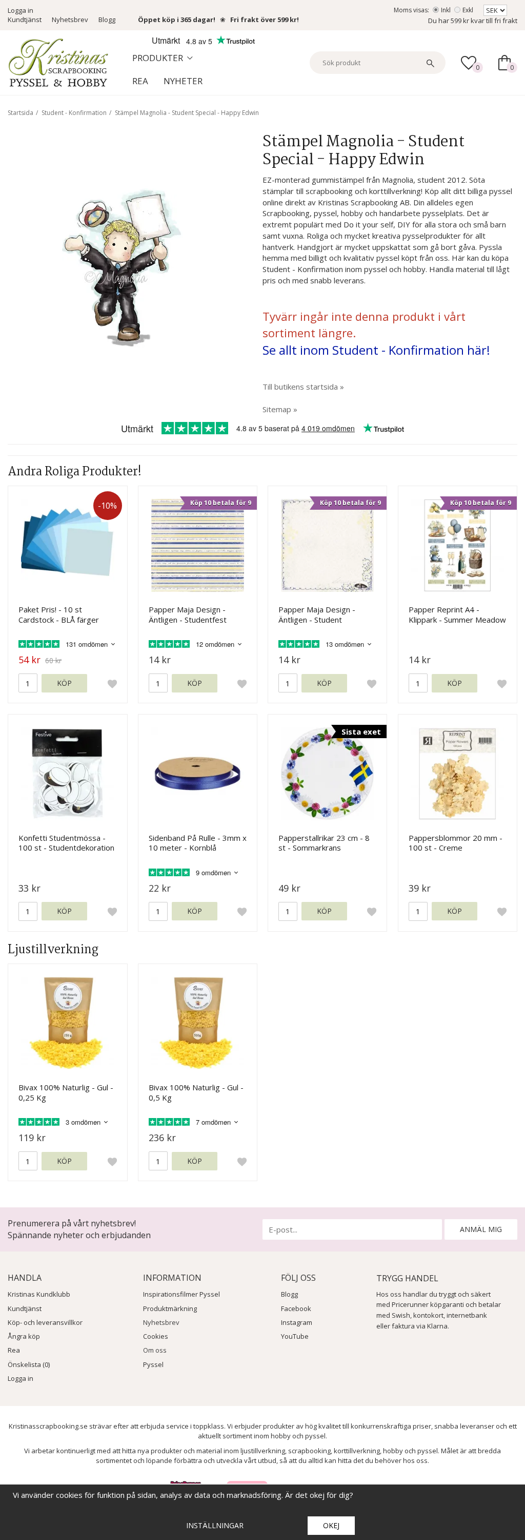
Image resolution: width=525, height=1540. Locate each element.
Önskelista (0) (29, 1364)
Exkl (467, 10)
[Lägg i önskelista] (112, 683)
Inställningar (215, 1525)
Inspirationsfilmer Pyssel (181, 1294)
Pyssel (153, 1364)
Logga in (20, 10)
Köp (64, 683)
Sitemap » (279, 409)
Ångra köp (24, 1336)
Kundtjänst (25, 19)
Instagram (296, 1322)
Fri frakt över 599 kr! (264, 19)
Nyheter (183, 81)
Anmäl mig (481, 1229)
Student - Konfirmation (74, 112)
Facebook (296, 1308)
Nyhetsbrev (70, 19)
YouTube (295, 1336)
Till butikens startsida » (303, 386)
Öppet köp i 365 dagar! (176, 19)
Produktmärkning (170, 1308)
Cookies (155, 1336)
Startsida (20, 112)
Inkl (446, 10)
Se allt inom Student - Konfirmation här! (376, 349)
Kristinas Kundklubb (39, 1294)
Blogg (106, 19)
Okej (331, 1525)
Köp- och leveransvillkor (45, 1322)
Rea (140, 81)
